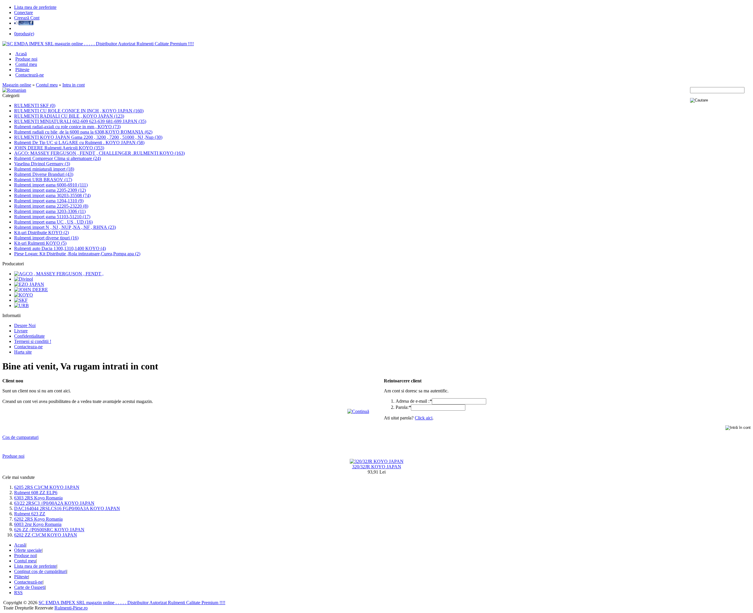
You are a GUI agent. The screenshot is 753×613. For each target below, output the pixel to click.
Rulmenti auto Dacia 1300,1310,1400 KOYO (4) (60, 248)
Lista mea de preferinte (35, 7)
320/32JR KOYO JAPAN (376, 466)
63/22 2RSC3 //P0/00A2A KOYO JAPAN (54, 503)
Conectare (23, 12)
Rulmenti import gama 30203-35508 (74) (52, 195)
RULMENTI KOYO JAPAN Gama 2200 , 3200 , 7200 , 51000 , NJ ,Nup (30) (88, 137)
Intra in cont (73, 84)
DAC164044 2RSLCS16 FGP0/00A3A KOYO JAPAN (67, 508)
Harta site (23, 351)
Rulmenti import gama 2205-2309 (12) (50, 190)
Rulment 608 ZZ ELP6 (35, 492)
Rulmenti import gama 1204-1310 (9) (49, 200)
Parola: (403, 407)
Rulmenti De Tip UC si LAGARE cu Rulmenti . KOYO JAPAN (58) (79, 142)
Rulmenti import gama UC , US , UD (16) (53, 221)
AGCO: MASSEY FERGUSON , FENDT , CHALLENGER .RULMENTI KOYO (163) (99, 153)
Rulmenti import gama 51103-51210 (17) (52, 216)
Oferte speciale (28, 550)
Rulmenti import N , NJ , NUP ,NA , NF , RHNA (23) (65, 227)
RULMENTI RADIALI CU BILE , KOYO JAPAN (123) (69, 116)
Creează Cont (26, 17)
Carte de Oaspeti (29, 587)
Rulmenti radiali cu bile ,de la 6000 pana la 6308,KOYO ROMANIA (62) (83, 131)
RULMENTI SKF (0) (34, 105)
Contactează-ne (29, 74)
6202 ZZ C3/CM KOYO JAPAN (45, 534)
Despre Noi (25, 325)
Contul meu (26, 64)
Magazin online (16, 84)
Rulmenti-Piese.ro (71, 607)
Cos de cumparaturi (20, 437)
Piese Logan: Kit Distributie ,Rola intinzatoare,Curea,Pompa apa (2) (77, 253)
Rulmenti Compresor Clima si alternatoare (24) (57, 158)
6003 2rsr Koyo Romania (37, 524)
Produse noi (26, 58)
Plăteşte (22, 69)
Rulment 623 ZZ (29, 513)
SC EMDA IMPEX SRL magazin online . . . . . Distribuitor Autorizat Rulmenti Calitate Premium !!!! (132, 602)
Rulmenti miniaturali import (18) (44, 168)
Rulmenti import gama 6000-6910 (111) (51, 184)
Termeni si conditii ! (32, 341)
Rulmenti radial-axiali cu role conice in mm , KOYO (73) (67, 126)
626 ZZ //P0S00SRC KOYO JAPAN (49, 529)
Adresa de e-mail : (414, 401)
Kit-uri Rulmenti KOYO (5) (40, 243)
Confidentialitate (29, 336)
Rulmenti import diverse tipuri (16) (46, 237)
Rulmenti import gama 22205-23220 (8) (51, 206)
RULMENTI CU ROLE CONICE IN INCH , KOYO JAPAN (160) (79, 110)
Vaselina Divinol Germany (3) (42, 163)
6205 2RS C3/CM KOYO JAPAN (46, 487)
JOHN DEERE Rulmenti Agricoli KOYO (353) (59, 147)
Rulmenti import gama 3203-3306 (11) (50, 211)
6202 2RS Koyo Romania (38, 519)
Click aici (423, 417)
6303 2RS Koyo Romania (38, 497)
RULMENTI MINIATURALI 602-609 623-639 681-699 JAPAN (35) (80, 121)
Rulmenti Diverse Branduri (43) (43, 174)
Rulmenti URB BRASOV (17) (43, 179)
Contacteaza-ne (28, 346)
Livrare (21, 330)
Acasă (21, 53)
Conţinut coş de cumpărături (40, 571)
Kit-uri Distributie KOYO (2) (41, 232)
